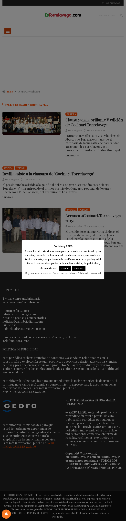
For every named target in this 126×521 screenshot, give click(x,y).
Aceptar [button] (65, 268)
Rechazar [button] (79, 268)
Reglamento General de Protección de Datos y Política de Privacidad (63, 273)
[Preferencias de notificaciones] (6, 514)
